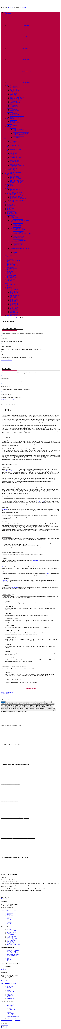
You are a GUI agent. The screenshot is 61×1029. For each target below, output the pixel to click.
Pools (8, 958)
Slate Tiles (47, 709)
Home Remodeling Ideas (13, 705)
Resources (3, 709)
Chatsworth (9, 917)
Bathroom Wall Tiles (11, 932)
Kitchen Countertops (40, 705)
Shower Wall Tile (40, 709)
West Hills (9, 923)
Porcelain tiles (9, 471)
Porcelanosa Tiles (11, 1009)
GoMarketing (18, 1020)
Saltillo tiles (4, 509)
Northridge (9, 921)
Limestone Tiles (11, 706)
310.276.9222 (25, 7)
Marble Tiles (50, 706)
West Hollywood (11, 996)
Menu (2, 10)
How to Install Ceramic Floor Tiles (9, 801)
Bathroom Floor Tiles (12, 931)
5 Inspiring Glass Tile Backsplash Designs (11, 725)
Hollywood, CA (10, 998)
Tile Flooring (3, 711)
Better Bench (10, 1005)
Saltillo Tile (9, 1012)
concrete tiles (41, 501)
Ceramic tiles (5, 488)
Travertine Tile (11, 711)
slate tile (49, 573)
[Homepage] (13, 6)
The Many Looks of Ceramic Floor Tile (10, 784)
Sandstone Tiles (16, 709)
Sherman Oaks (10, 995)
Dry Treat (9, 1008)
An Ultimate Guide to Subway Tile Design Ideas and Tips (15, 764)
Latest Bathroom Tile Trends (13, 952)
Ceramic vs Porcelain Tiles (13, 1016)
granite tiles (35, 560)
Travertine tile (14, 587)
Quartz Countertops (11, 1010)
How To (21, 705)
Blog (34, 702)
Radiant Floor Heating (12, 955)
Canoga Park (10, 915)
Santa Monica (10, 994)
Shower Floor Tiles (11, 936)
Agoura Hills (10, 913)
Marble (3, 567)
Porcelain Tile (43, 708)
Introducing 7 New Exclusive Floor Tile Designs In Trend (15, 818)
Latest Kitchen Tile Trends (13, 954)
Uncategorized (18, 711)
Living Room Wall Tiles (41, 706)
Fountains (9, 956)
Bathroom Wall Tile (27, 702)
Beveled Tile (9, 1006)
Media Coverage (4, 708)
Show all (3, 702)
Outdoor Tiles (19, 708)
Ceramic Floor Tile (40, 702)
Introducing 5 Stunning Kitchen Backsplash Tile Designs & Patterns (18, 838)
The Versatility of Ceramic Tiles (9, 874)
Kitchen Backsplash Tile (29, 705)
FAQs (41, 703)
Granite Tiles (4, 705)
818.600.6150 (4, 980)
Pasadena (9, 992)
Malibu (8, 990)
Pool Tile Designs (5, 693)
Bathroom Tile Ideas (11, 951)
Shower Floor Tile (24, 709)
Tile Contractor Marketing (7, 1020)
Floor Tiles (46, 703)
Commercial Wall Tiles (26, 703)
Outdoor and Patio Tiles (12, 328)
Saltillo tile (9, 709)
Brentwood (9, 987)
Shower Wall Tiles (11, 935)
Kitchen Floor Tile (49, 705)
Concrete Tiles (36, 703)
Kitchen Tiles (4, 706)
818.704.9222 (11, 7)
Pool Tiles (6, 368)
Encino (8, 918)
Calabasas (9, 914)
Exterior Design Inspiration (7, 692)
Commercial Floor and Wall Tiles (14, 944)
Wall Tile (24, 711)
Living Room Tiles (31, 706)
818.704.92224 (4, 1025)
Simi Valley (9, 922)
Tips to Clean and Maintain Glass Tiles (10, 744)
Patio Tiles (25, 708)
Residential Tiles (51, 708)
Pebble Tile (31, 708)
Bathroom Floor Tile (10, 702)
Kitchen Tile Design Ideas (13, 950)
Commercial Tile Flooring (6, 703)
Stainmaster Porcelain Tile (13, 1014)
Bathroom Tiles (19, 702)
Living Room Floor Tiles (21, 706)
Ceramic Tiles (48, 702)
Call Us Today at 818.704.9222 (8, 910)
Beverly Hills (10, 986)
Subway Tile (53, 709)
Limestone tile (5, 580)
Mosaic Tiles (12, 708)
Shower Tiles (32, 709)
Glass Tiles (51, 703)
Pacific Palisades (10, 991)
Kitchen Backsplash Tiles (12, 939)
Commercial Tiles (17, 703)
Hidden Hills (10, 919)
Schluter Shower (10, 1013)
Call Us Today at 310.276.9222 (8, 983)
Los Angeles (9, 988)
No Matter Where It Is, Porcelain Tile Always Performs (14, 857)
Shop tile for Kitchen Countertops (8, 399)
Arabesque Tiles (10, 1004)
